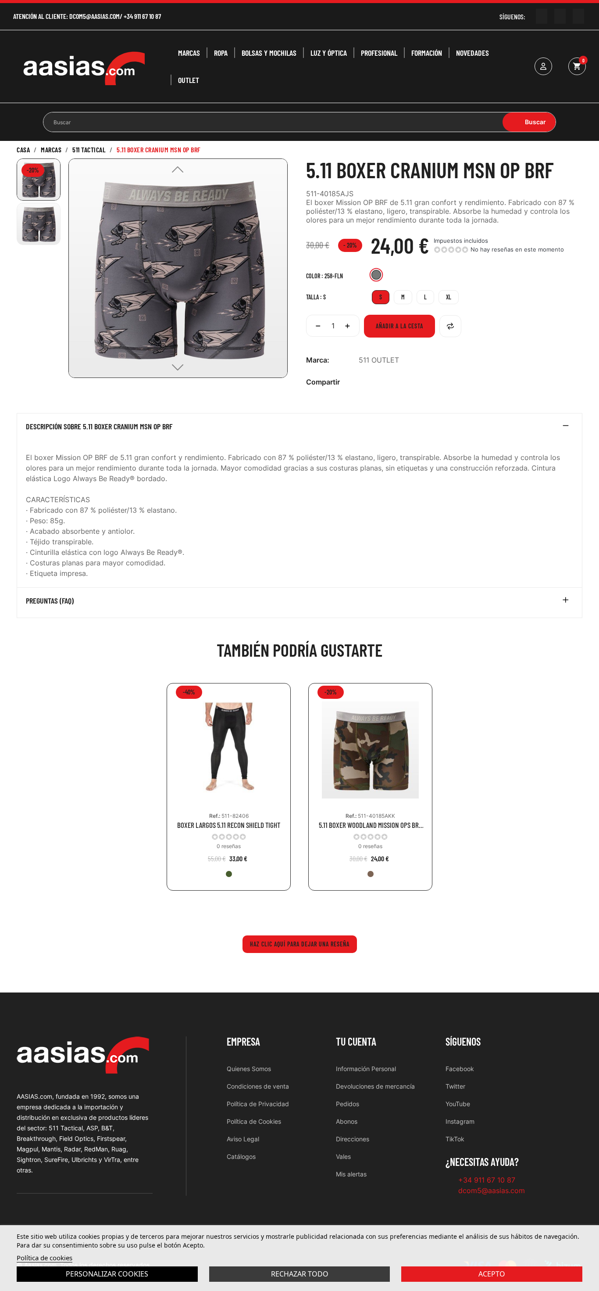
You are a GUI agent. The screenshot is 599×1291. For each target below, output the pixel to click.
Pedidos (347, 1104)
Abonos (346, 1121)
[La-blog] (578, 16)
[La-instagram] (560, 16)
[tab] (299, 428)
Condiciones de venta (258, 1086)
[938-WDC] (370, 874)
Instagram (460, 1121)
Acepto (491, 1274)
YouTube (458, 1104)
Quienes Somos (249, 1068)
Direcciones (352, 1139)
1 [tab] (299, 910)
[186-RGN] (229, 874)
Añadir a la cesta (399, 326)
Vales (343, 1156)
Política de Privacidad (258, 1104)
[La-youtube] (541, 16)
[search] (529, 122)
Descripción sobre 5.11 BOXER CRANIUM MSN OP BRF (99, 426)
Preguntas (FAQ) (50, 601)
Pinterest (391, 382)
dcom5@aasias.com (94, 16)
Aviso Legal (243, 1139)
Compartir (363, 382)
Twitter (455, 1086)
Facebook (460, 1068)
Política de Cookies (254, 1121)
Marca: (317, 360)
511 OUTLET (379, 360)
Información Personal (366, 1068)
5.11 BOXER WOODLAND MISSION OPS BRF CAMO (370, 825)
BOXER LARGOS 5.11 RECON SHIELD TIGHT (228, 825)
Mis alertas (351, 1174)
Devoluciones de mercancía (375, 1086)
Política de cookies (44, 1257)
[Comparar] (450, 326)
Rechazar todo (299, 1274)
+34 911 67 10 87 (142, 16)
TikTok (455, 1139)
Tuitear (377, 382)
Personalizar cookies (107, 1274)
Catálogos (241, 1156)
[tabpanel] (229, 793)
